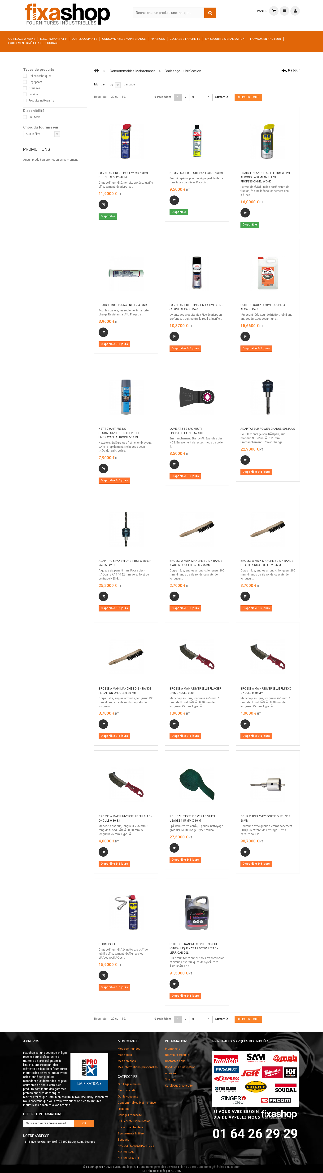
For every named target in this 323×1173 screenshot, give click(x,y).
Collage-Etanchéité (185, 38)
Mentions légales (125, 1167)
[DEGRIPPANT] (126, 912)
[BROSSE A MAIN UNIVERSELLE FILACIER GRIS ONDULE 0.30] (196, 656)
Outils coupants (84, 38)
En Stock (34, 117)
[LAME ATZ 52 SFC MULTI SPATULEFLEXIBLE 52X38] (196, 397)
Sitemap (170, 1079)
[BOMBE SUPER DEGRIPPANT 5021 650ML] (196, 141)
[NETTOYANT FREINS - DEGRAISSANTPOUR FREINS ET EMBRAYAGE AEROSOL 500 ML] (126, 397)
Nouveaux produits (177, 1055)
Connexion (295, 11)
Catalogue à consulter (179, 1085)
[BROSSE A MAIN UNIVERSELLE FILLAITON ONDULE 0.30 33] (126, 784)
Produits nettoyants (41, 100)
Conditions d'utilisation (180, 1067)
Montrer (100, 84)
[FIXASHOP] (67, 13)
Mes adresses (127, 1061)
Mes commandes (129, 1048)
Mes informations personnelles (138, 1067)
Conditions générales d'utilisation (218, 1167)
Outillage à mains (21, 38)
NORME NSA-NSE (129, 1158)
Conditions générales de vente (158, 1167)
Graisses (34, 88)
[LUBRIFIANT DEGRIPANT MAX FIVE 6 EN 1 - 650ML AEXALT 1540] (196, 273)
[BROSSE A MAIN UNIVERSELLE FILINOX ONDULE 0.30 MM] (267, 656)
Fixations (158, 38)
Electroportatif (53, 38)
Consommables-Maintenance (124, 38)
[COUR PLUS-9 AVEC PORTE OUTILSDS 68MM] (267, 784)
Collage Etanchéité (130, 1115)
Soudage (51, 43)
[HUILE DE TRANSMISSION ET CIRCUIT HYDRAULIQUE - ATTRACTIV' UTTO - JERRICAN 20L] (196, 912)
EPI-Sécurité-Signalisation (224, 38)
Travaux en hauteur (265, 38)
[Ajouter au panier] (103, 204)
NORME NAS (126, 1152)
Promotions (36, 149)
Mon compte (129, 1041)
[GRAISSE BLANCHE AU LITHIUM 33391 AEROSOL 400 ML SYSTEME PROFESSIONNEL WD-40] (267, 141)
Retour (293, 70)
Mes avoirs (125, 1055)
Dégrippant (35, 82)
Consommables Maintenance (137, 1102)
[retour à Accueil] (96, 70)
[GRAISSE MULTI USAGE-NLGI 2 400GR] (126, 273)
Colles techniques (40, 76)
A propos (170, 1073)
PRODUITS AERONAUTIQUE (136, 1145)
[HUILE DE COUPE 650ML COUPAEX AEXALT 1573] (267, 273)
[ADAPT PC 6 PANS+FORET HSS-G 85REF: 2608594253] (126, 529)
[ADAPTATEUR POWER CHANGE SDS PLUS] (267, 397)
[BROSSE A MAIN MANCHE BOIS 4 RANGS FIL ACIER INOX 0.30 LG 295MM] (267, 529)
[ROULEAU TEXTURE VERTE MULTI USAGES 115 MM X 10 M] (196, 784)
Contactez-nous (175, 1061)
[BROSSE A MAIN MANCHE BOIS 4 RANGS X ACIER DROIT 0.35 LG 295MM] (196, 529)
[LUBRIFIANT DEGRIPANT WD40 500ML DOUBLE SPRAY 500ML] (126, 141)
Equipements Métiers (24, 43)
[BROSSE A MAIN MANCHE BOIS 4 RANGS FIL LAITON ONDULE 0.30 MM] (126, 656)
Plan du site (187, 1167)
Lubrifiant (34, 94)
